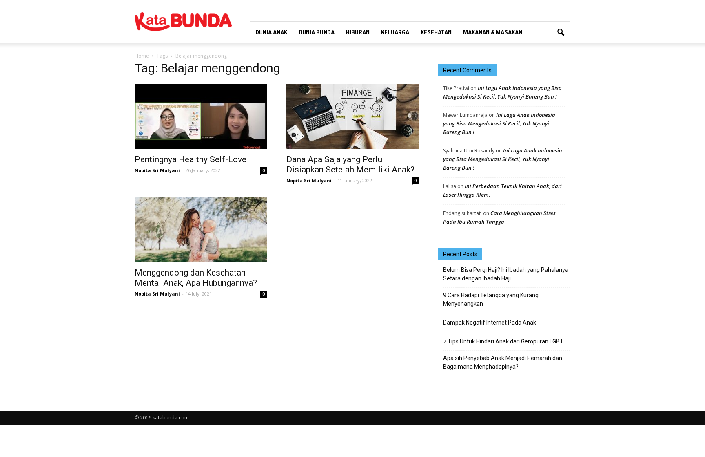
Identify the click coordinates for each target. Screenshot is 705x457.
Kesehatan (436, 32)
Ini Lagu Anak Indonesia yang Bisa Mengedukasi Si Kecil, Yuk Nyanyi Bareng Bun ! (499, 123)
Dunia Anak (271, 32)
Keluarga (395, 32)
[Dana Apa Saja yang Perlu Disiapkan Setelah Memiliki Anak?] (352, 116)
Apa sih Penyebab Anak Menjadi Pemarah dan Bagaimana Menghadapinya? (502, 362)
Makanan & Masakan (492, 32)
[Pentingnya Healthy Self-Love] (201, 116)
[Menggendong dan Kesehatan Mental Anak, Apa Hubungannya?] (201, 229)
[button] (560, 33)
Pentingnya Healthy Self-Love (190, 159)
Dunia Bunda (317, 32)
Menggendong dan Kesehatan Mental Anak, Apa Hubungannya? (196, 278)
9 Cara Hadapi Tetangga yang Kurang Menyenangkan (491, 299)
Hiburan (358, 32)
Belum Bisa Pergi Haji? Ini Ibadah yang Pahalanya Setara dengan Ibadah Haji (505, 274)
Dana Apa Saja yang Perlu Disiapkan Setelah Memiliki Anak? (350, 165)
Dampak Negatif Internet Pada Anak (489, 322)
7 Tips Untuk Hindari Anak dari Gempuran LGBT (503, 341)
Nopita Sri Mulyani (157, 170)
